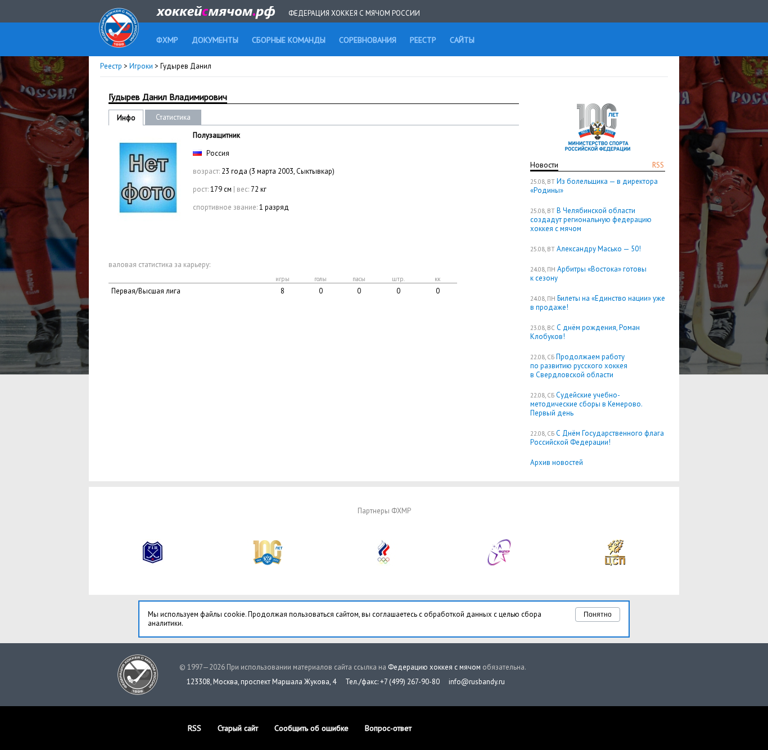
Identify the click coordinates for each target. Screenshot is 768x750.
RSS (658, 165)
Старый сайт (238, 728)
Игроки (141, 66)
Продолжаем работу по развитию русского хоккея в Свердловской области (578, 365)
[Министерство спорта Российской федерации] (268, 563)
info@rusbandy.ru (477, 681)
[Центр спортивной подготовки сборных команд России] (615, 563)
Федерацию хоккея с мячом (434, 667)
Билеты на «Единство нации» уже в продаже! (597, 302)
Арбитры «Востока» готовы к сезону (588, 273)
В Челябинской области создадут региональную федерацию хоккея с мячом (591, 219)
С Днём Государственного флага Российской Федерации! (597, 437)
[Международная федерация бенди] (152, 563)
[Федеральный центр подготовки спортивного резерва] (499, 563)
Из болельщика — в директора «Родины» (594, 186)
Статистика (173, 117)
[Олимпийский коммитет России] (384, 563)
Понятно (598, 614)
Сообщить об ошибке (311, 728)
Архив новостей (556, 462)
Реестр (111, 66)
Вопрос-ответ (388, 728)
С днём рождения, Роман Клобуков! (585, 332)
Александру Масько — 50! (599, 249)
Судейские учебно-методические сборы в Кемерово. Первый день (586, 404)
